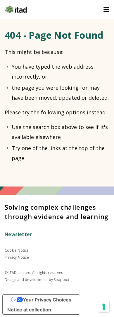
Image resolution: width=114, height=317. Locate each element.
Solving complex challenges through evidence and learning (56, 212)
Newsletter (18, 234)
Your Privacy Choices (47, 300)
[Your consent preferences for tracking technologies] (103, 306)
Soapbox (61, 279)
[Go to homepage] (16, 9)
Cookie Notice (17, 250)
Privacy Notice (17, 257)
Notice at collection (29, 310)
